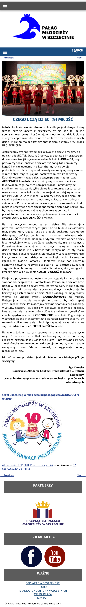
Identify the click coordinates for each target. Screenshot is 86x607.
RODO (43, 586)
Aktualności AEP (12, 465)
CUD (26, 465)
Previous (7, 57)
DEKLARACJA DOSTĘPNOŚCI (43, 583)
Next (81, 57)
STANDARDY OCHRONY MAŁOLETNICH (43, 590)
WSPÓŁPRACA (43, 594)
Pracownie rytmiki (41, 465)
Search (77, 50)
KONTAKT (43, 597)
